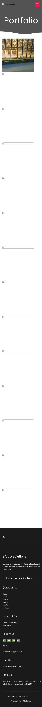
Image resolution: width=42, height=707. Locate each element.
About (5, 597)
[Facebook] (4, 640)
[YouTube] (18, 640)
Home (5, 594)
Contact (6, 608)
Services (6, 602)
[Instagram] (13, 640)
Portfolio (6, 605)
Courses (5, 599)
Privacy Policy (7, 625)
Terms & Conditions (10, 622)
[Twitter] (9, 640)
